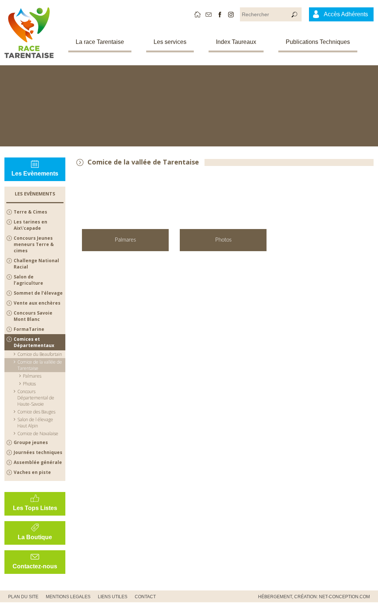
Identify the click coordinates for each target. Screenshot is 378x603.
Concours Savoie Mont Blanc (33, 316)
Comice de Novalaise (37, 433)
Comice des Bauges (36, 412)
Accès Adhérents (346, 14)
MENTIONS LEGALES (68, 596)
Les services (170, 42)
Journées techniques (38, 452)
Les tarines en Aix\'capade (30, 225)
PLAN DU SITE (23, 596)
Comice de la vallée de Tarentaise (39, 365)
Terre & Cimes (30, 212)
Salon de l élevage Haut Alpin (35, 422)
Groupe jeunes (31, 442)
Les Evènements (34, 173)
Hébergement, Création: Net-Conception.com (314, 596)
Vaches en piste (32, 472)
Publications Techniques (318, 42)
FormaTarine (29, 329)
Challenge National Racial (36, 263)
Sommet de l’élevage (38, 293)
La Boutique (35, 537)
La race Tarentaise (100, 42)
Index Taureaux (236, 42)
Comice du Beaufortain (39, 354)
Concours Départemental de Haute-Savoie (35, 397)
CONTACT (145, 596)
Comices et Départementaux (34, 342)
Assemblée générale (38, 462)
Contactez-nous (35, 566)
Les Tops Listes (35, 508)
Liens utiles (112, 596)
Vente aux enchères (37, 303)
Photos (29, 384)
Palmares (32, 376)
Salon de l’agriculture (28, 280)
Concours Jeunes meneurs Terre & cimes (34, 244)
